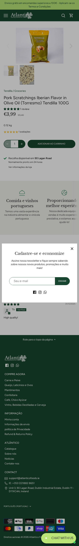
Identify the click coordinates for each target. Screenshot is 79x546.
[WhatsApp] (45, 292)
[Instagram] (40, 292)
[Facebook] (34, 292)
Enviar (62, 281)
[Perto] (72, 249)
